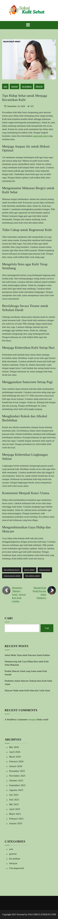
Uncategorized (16, 868)
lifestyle (39, 86)
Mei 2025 (14, 804)
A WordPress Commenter (16, 719)
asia (5, 86)
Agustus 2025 (16, 790)
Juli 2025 (14, 795)
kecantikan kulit (12, 570)
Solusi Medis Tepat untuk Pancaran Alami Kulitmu (27, 655)
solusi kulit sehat (12, 576)
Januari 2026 (15, 766)
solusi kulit (44, 570)
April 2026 (14, 752)
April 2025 (14, 809)
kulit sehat (29, 570)
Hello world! (42, 719)
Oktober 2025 (16, 780)
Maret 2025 (15, 814)
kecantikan (27, 86)
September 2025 (17, 785)
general (14, 86)
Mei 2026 (14, 747)
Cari (9, 618)
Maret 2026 (15, 757)
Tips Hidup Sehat (32, 576)
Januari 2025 (15, 823)
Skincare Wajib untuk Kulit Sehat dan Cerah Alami (27, 690)
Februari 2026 (16, 761)
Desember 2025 (17, 771)
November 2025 (17, 776)
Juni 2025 (14, 799)
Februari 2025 (16, 818)
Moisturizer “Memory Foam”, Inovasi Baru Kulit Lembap (19, 594)
